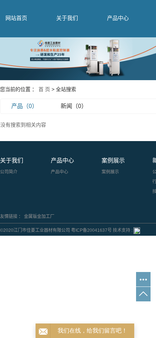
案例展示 (110, 171)
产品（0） (24, 106)
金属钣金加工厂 (39, 216)
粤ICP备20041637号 (91, 230)
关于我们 (67, 18)
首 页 (44, 89)
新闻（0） (74, 106)
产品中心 (118, 18)
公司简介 (8, 171)
